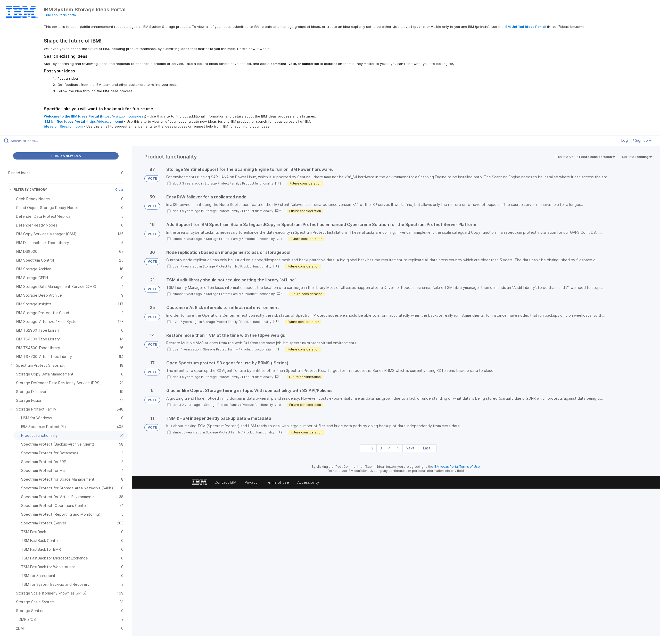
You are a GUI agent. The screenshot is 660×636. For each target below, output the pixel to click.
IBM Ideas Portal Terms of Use (457, 466)
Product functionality (257, 183)
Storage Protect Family (222, 183)
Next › (411, 448)
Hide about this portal (60, 15)
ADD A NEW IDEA (67, 156)
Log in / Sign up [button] (635, 140)
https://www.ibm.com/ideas (123, 116)
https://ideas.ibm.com (104, 121)
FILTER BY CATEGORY (30, 189)
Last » (428, 448)
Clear (119, 189)
